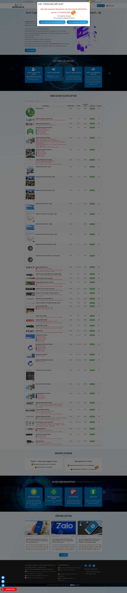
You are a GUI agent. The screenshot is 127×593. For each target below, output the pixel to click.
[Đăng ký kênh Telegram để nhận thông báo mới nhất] (3, 585)
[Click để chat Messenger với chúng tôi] (3, 577)
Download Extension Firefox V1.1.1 (77, 22)
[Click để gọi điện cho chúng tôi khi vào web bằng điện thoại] (2, 589)
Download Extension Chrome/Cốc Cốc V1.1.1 (52, 22)
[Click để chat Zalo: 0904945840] (3, 581)
